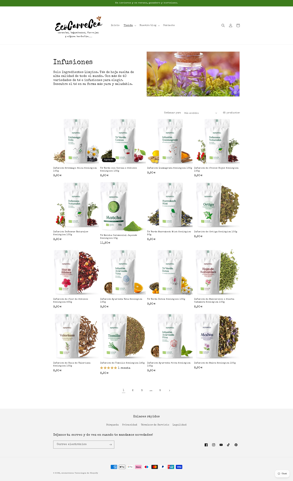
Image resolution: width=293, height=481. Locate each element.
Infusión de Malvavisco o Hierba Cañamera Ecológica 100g (214, 300)
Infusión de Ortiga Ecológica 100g (215, 232)
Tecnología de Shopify (86, 473)
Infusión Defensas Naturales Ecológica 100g (70, 233)
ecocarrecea (67, 473)
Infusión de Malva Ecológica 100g (215, 363)
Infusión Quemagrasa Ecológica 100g (169, 168)
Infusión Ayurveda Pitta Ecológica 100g (169, 364)
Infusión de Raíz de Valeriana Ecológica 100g (71, 364)
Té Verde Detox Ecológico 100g (166, 299)
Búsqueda (112, 425)
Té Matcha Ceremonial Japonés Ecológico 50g (118, 236)
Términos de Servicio (155, 425)
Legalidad (180, 425)
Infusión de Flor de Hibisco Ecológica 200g (70, 300)
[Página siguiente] (169, 390)
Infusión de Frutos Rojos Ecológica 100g (216, 169)
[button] (130, 25)
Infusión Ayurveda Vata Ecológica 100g (121, 300)
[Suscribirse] (110, 445)
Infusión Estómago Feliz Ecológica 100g (75, 169)
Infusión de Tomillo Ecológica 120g (122, 363)
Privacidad (129, 425)
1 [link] (123, 390)
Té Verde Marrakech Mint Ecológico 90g (169, 233)
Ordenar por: (172, 113)
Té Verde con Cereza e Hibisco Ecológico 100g (118, 169)
